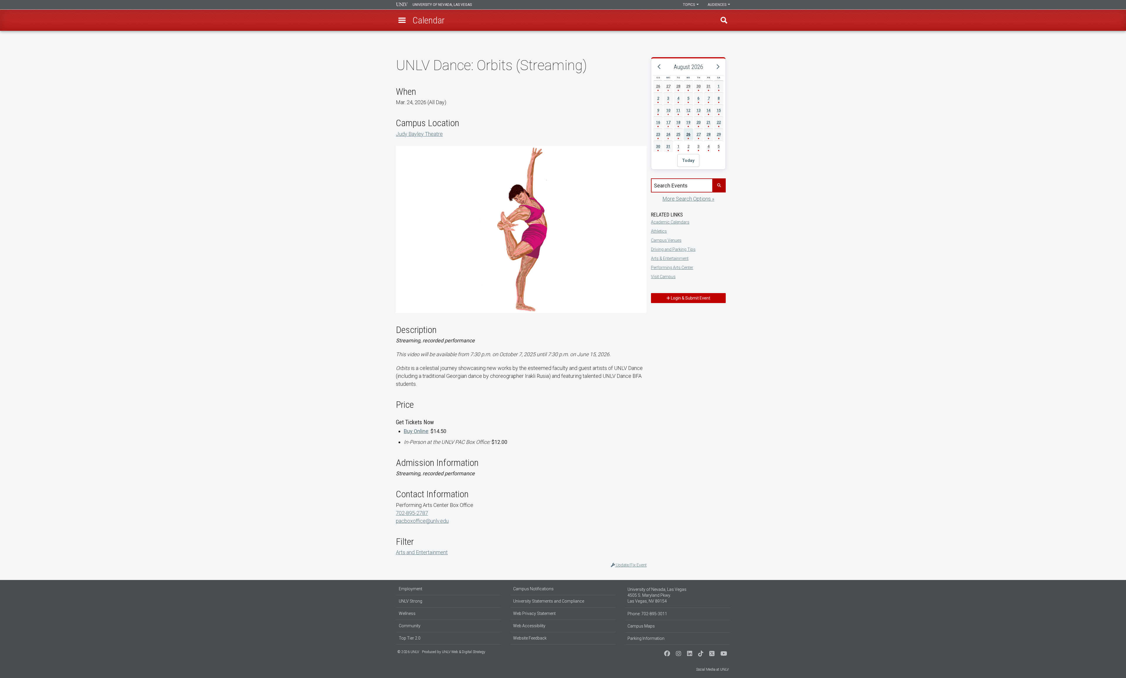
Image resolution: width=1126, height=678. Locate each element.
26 (658, 86)
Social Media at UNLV (712, 669)
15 (719, 110)
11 (678, 110)
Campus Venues (666, 240)
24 (668, 134)
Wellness (407, 613)
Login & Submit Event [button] (690, 298)
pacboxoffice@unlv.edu (422, 521)
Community (409, 625)
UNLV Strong (410, 601)
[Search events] (718, 185)
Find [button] (724, 20)
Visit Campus (663, 276)
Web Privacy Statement (534, 613)
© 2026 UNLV (408, 652)
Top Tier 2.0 (409, 638)
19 (688, 122)
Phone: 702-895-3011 (647, 613)
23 (658, 134)
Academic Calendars (670, 222)
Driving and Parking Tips (673, 249)
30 (698, 86)
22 (719, 122)
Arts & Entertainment (670, 258)
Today (688, 160)
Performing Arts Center (672, 267)
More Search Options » (688, 199)
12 (688, 110)
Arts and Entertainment (422, 552)
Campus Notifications (533, 588)
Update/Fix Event (631, 565)
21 (708, 122)
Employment (410, 588)
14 (708, 110)
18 (678, 122)
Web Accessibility (529, 625)
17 (668, 122)
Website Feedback (530, 638)
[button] (402, 20)
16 (658, 122)
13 (698, 110)
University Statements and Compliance (548, 601)
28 (678, 86)
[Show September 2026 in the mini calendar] (717, 66)
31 (708, 86)
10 (668, 110)
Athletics (659, 231)
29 (688, 86)
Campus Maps (641, 626)
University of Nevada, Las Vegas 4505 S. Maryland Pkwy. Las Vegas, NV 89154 (657, 595)
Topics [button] (689, 5)
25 (678, 134)
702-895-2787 (412, 513)
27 (668, 86)
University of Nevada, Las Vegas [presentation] (442, 5)
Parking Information (646, 638)
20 (698, 122)
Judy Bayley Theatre (419, 134)
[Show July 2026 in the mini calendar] (659, 66)
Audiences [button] (717, 5)
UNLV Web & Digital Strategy (463, 652)
